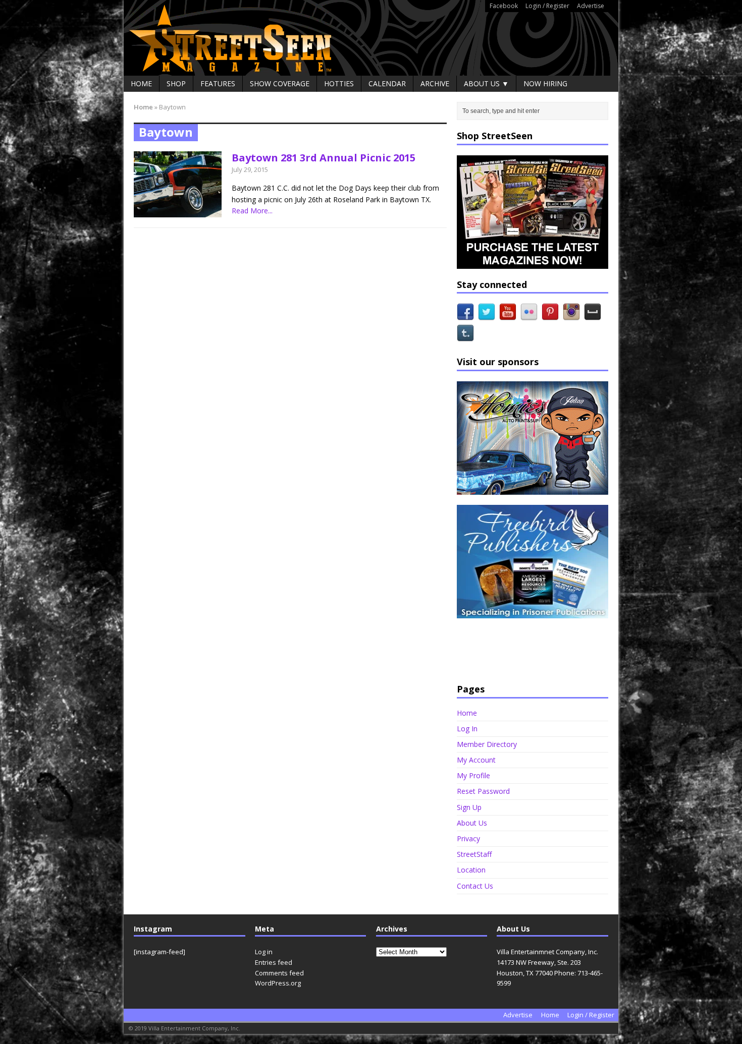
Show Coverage (279, 83)
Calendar (387, 83)
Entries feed (273, 962)
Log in (264, 951)
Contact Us (475, 886)
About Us (472, 823)
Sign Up (469, 807)
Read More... (252, 210)
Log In (467, 728)
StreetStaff (474, 854)
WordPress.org (278, 983)
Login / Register (547, 6)
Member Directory (487, 744)
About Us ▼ (486, 83)
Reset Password (483, 791)
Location (471, 870)
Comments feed (279, 972)
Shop (176, 83)
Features (217, 83)
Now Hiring (545, 83)
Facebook (504, 6)
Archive (434, 83)
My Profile (473, 775)
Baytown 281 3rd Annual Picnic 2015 (323, 157)
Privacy (468, 838)
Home (141, 83)
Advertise (590, 6)
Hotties (339, 83)
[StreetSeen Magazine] (371, 38)
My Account (476, 760)
